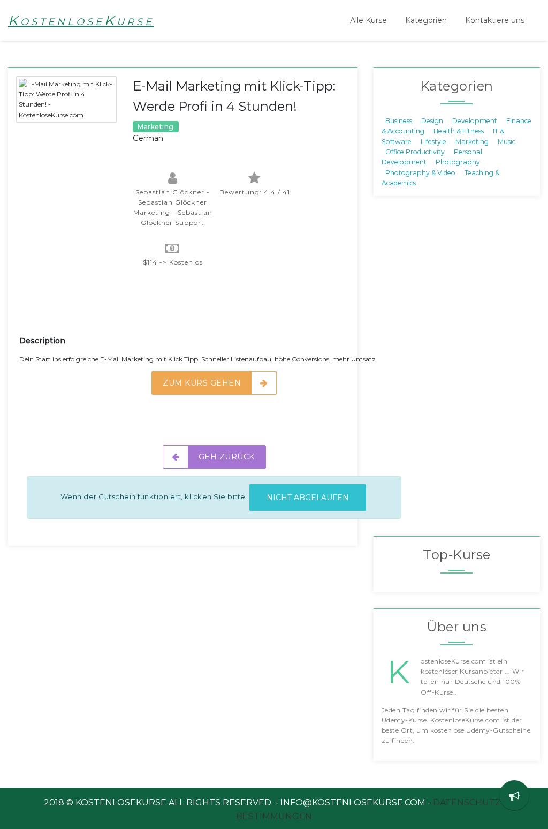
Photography (458, 162)
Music (506, 141)
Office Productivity (415, 152)
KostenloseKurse (81, 20)
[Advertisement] (214, 308)
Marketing (472, 141)
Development (474, 120)
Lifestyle (433, 141)
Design (432, 120)
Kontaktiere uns (494, 20)
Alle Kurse (368, 20)
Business (398, 120)
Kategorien (426, 20)
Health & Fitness (458, 131)
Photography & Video (420, 172)
